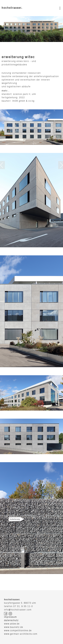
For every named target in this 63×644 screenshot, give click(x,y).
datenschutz (11, 620)
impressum (10, 617)
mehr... (6, 91)
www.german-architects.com (20, 634)
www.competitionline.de (18, 631)
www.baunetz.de (13, 627)
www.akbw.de (12, 624)
